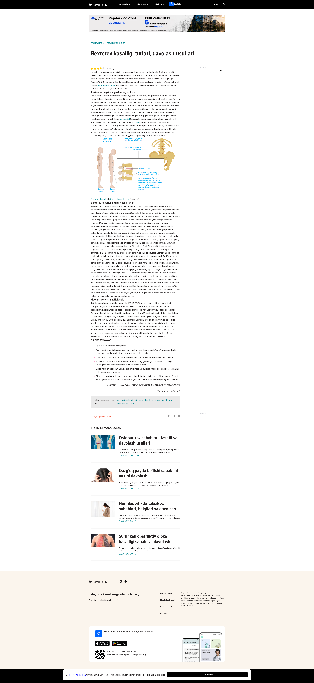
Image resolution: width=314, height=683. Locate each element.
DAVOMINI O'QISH (127, 455)
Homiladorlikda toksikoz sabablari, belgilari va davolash (147, 506)
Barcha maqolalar (116, 43)
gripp (136, 122)
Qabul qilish (207, 674)
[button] (160, 4)
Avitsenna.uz (98, 4)
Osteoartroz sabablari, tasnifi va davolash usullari (148, 440)
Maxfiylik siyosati (167, 600)
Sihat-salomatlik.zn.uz (119, 199)
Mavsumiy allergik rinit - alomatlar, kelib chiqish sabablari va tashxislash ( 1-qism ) (144, 402)
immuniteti (125, 119)
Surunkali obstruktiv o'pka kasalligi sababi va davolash (144, 538)
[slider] (99, 68)
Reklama (163, 614)
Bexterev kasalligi (99, 199)
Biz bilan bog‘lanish (168, 607)
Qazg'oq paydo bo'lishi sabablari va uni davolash (148, 473)
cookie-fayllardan (77, 674)
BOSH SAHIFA (96, 43)
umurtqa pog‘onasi (106, 85)
